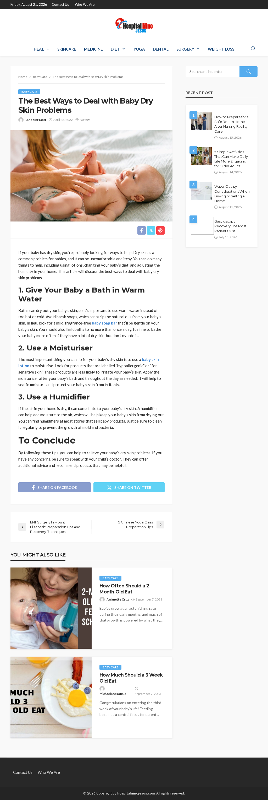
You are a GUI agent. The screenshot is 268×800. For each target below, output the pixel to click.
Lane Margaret (35, 120)
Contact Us (60, 4)
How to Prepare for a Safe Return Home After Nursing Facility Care (231, 124)
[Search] (253, 49)
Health (41, 49)
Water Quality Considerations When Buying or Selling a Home (231, 193)
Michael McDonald (112, 694)
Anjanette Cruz (118, 599)
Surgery (185, 49)
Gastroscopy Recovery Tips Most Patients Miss (230, 226)
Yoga (139, 49)
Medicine (93, 49)
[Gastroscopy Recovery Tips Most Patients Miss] (202, 226)
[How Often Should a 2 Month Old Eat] (51, 608)
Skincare (66, 49)
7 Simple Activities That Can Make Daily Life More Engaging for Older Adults (231, 159)
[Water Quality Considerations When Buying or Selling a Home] (201, 191)
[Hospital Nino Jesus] (134, 25)
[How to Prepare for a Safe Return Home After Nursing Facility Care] (201, 121)
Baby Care (29, 91)
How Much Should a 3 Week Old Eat (131, 677)
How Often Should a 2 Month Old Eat (124, 588)
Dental (161, 49)
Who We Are (84, 4)
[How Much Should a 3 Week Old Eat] (51, 697)
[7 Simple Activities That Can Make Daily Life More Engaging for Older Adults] (201, 156)
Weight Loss (221, 49)
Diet (115, 49)
